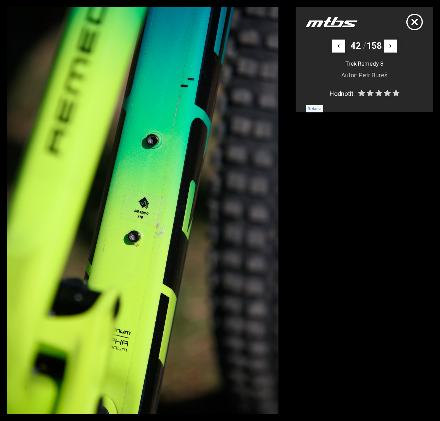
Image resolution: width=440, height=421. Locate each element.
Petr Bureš (373, 75)
